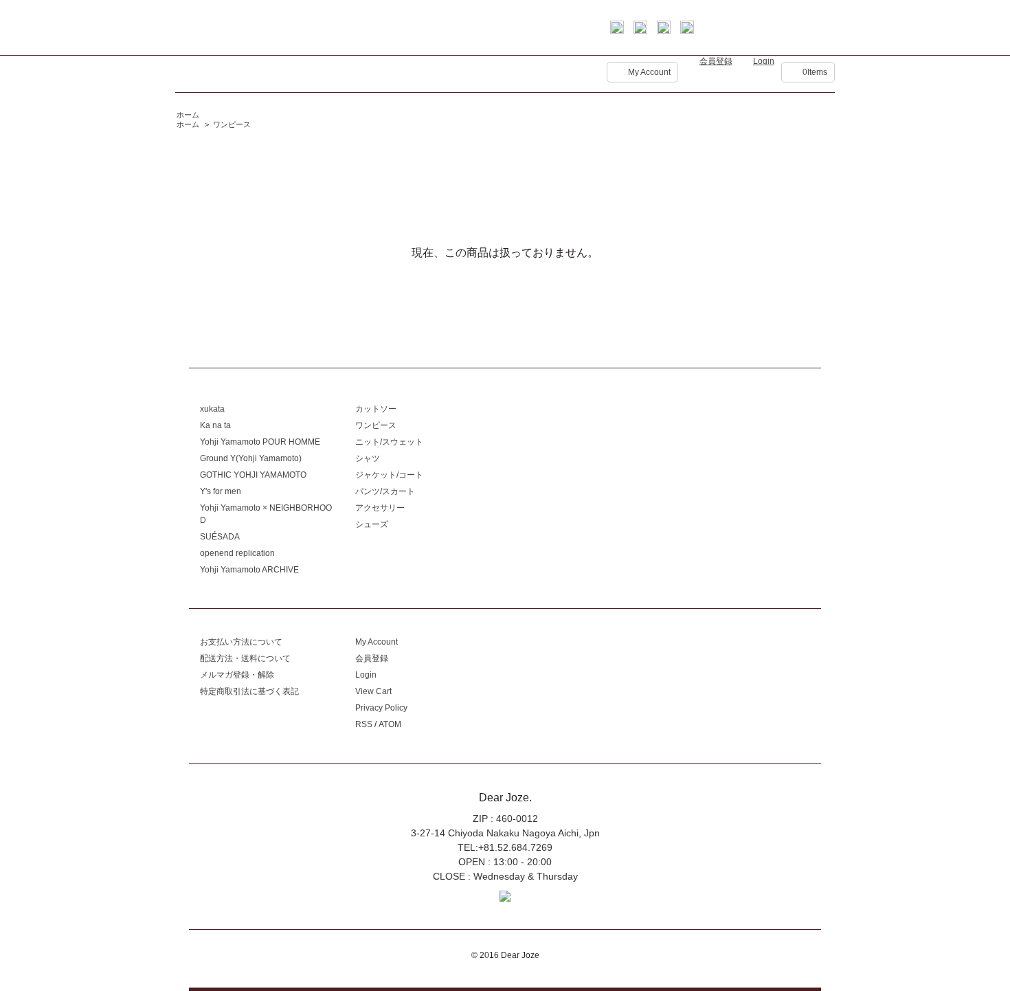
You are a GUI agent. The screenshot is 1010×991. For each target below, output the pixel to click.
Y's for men (220, 491)
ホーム (188, 115)
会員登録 (715, 61)
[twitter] (640, 30)
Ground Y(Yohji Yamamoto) (251, 458)
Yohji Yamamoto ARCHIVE (249, 570)
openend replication (237, 553)
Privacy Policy (381, 708)
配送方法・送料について (245, 658)
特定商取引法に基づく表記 (249, 691)
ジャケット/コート (389, 475)
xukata (212, 409)
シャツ (367, 458)
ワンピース (232, 124)
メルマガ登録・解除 (237, 675)
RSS (363, 724)
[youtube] (687, 30)
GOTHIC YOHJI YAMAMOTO (253, 475)
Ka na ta (215, 425)
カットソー (375, 409)
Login (763, 61)
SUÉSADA (220, 537)
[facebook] (617, 30)
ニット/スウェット (389, 442)
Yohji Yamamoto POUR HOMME (260, 442)
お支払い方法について (241, 642)
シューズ (371, 524)
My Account (649, 72)
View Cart (373, 691)
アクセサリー (380, 508)
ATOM (390, 724)
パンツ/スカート (385, 491)
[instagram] (664, 30)
